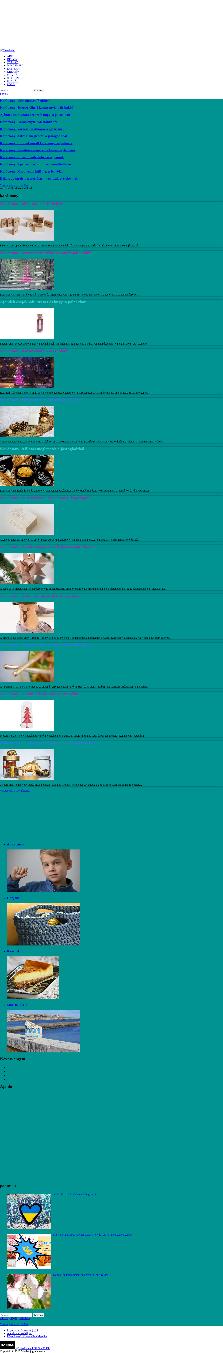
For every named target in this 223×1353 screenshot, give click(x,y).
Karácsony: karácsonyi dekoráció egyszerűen (32, 129)
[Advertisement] (104, 24)
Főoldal (4, 93)
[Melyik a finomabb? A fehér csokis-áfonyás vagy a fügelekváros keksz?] (29, 1251)
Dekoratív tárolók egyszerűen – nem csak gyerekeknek (39, 178)
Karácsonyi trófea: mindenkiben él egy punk (32, 157)
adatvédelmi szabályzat (19, 1333)
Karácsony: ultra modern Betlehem (25, 100)
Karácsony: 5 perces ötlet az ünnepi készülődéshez (35, 164)
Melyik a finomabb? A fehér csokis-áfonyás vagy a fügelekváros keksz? (92, 1234)
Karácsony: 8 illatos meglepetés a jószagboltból (33, 136)
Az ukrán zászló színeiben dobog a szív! (75, 1194)
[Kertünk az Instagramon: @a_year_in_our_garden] (29, 1291)
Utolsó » (25, 1318)
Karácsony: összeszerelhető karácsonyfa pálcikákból (37, 107)
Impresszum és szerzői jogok (23, 1330)
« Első (3, 1318)
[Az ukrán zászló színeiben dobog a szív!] (29, 1211)
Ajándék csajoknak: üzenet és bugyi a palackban (35, 115)
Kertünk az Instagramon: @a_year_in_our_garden (80, 1274)
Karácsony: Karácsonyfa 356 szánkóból (28, 122)
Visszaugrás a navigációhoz (15, 790)
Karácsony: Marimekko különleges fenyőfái (31, 171)
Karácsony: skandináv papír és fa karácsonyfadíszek (37, 150)
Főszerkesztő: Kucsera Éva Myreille (27, 1336)
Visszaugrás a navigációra (14, 185)
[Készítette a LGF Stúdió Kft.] (33, 1348)
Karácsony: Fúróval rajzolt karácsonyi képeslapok (36, 143)
